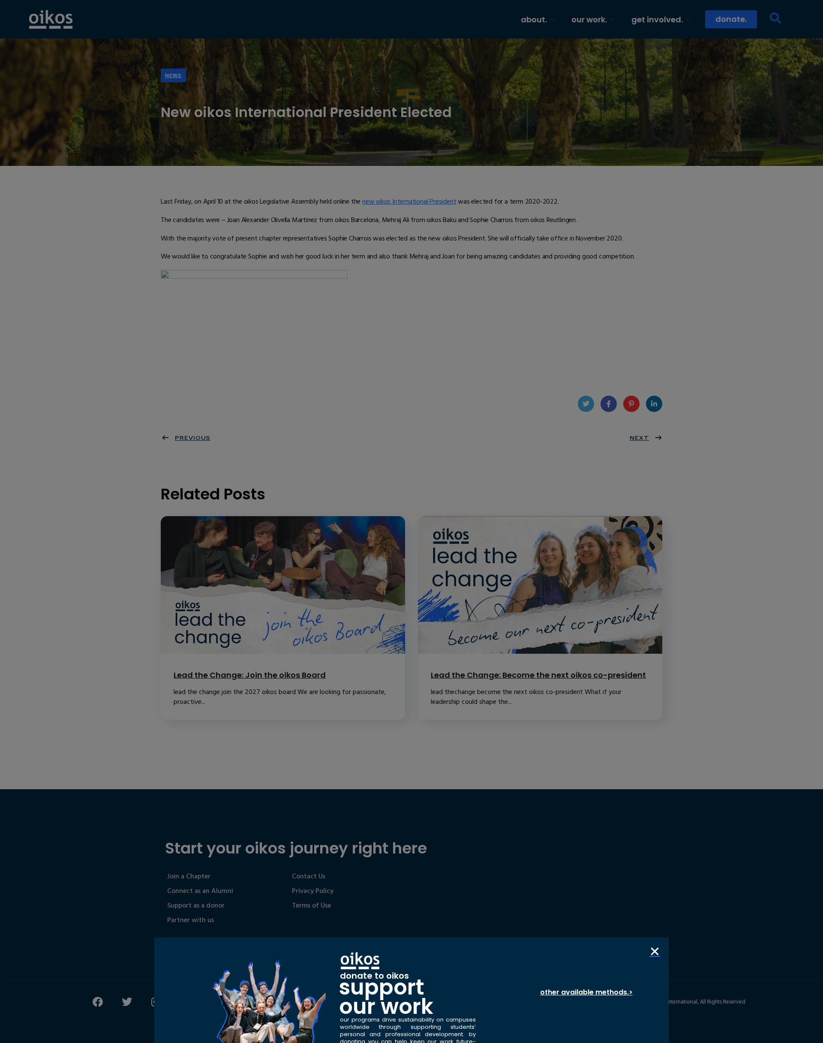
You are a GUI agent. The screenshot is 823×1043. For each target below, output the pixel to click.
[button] (654, 951)
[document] (411, 521)
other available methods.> (586, 992)
